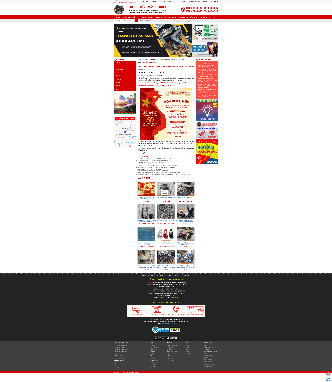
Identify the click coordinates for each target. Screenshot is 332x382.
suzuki (144, 17)
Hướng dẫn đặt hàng (120, 347)
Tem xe (173, 17)
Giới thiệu (153, 1)
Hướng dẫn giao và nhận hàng (122, 353)
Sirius (169, 356)
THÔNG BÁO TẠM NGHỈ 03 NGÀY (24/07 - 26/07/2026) (152, 171)
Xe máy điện (132, 17)
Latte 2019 (170, 347)
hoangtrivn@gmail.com (168, 323)
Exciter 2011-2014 (172, 345)
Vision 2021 (153, 358)
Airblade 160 (153, 349)
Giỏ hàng (215, 1)
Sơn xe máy (206, 349)
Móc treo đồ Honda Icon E (166, 243)
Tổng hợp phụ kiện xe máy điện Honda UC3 (149, 169)
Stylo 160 (152, 345)
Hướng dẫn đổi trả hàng (120, 351)
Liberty (187, 345)
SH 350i (152, 353)
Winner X (152, 366)
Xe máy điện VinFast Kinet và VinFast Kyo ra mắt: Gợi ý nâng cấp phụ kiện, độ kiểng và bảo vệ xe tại (165, 174)
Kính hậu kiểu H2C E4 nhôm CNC (166, 197)
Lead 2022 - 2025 (154, 347)
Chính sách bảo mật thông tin (122, 356)
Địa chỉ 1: (149, 282)
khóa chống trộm (205, 17)
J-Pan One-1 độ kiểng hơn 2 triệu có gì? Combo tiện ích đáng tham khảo (157, 165)
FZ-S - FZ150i (171, 360)
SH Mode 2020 (154, 360)
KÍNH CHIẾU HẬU (208, 359)
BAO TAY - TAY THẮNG (209, 364)
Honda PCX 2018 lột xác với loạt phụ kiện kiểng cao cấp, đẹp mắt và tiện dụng (158, 172)
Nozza (169, 353)
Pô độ (205, 345)
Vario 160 (152, 351)
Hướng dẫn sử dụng (165, 1)
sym (139, 17)
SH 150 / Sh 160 (154, 362)
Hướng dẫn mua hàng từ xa (121, 349)
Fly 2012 (188, 353)
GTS (187, 349)
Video (214, 17)
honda (117, 17)
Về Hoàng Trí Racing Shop (121, 345)
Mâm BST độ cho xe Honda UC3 (166, 220)
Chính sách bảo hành (120, 358)
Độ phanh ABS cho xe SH (185, 197)
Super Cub (152, 369)
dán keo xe (181, 17)
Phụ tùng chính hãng (208, 355)
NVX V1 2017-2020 (172, 351)
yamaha (123, 17)
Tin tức (183, 1)
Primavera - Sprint (190, 356)
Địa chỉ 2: (150, 291)
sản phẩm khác (192, 17)
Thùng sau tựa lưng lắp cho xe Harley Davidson (150, 162)
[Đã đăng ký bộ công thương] (160, 329)
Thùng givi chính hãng (209, 347)
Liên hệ (205, 1)
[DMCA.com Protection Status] (174, 329)
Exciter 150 (170, 358)
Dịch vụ (176, 1)
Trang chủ (145, 1)
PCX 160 (152, 356)
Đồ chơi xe (117, 365)
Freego (170, 349)
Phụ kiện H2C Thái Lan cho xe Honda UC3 (146, 243)
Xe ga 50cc (158, 17)
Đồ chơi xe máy (118, 362)
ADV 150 (152, 364)
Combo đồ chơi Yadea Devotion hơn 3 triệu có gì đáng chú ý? (154, 164)
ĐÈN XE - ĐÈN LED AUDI (209, 362)
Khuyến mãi (186, 275)
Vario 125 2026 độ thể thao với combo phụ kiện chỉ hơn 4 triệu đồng (156, 167)
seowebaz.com (124, 372)
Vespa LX (188, 351)
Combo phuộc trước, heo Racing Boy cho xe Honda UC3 (147, 220)
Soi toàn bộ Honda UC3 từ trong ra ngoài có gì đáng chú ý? (153, 160)
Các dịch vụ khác (208, 366)
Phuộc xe (206, 357)
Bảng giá (167, 17)
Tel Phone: (161, 286)
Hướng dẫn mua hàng (194, 1)
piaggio (150, 17)
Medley (187, 347)
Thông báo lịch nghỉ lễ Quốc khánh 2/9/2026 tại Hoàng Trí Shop (154, 158)
